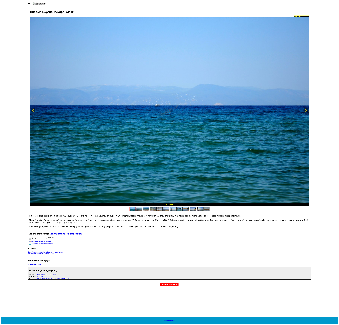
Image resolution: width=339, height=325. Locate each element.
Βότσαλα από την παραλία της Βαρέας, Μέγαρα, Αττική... (45, 252)
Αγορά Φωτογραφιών (169, 284)
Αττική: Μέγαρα (34, 265)
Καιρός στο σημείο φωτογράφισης (42, 243)
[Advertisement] (169, 302)
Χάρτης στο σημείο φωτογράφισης (42, 241)
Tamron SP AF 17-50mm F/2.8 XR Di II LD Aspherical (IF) (53, 278)
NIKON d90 (40, 276)
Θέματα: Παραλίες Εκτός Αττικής (65, 234)
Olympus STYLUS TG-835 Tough (46, 274)
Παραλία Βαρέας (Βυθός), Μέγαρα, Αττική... (41, 253)
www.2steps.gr (169, 320)
